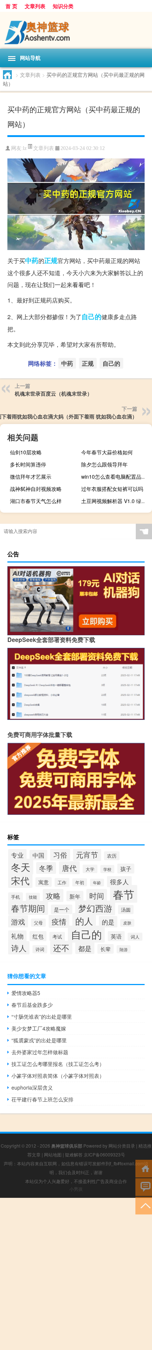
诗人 (19, 947)
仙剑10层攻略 (26, 452)
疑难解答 (74, 1154)
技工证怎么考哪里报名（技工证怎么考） (57, 1063)
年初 (79, 882)
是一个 (61, 909)
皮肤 (127, 923)
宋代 (20, 880)
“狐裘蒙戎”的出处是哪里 (39, 1040)
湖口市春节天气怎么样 (36, 501)
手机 (15, 896)
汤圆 (126, 909)
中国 (38, 855)
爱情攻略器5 (25, 993)
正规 (51, 260)
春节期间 (28, 908)
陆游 (124, 949)
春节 (123, 894)
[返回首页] (143, 1168)
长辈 (105, 949)
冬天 (20, 867)
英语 (116, 936)
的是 (108, 921)
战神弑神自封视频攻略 (36, 488)
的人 (84, 920)
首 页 (11, 6)
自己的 (91, 316)
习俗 (60, 854)
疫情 (59, 921)
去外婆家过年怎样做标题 (39, 1052)
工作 (62, 882)
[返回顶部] (143, 1205)
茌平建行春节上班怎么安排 (42, 1099)
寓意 (43, 882)
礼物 (17, 936)
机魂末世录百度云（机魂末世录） (53, 393)
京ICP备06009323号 (104, 1154)
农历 (112, 855)
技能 (33, 897)
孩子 (125, 868)
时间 (96, 895)
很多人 (119, 881)
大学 (90, 869)
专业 (17, 854)
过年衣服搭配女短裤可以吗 (112, 488)
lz (25, 148)
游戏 (18, 921)
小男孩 (76, 1189)
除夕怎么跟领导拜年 (104, 464)
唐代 (69, 867)
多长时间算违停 (28, 464)
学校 (107, 869)
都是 (84, 948)
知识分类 (63, 6)
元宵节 (87, 854)
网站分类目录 (121, 1145)
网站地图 (53, 1154)
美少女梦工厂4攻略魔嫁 (38, 1028)
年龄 (97, 882)
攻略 (53, 895)
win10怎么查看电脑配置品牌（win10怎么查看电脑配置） (115, 476)
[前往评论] (143, 1186)
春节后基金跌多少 (32, 1004)
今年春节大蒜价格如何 (107, 452)
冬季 (46, 868)
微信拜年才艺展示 (30, 476)
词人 (135, 937)
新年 (74, 896)
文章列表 (35, 6)
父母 (38, 923)
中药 (31, 260)
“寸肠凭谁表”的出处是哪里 (41, 1016)
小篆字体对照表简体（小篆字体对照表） (57, 1075)
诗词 (39, 949)
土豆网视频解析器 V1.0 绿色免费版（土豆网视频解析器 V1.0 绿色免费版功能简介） (115, 501)
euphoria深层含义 (32, 1087)
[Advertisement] (76, 1274)
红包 (38, 936)
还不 (61, 947)
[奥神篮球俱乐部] (76, 30)
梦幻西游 (95, 908)
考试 (57, 936)
